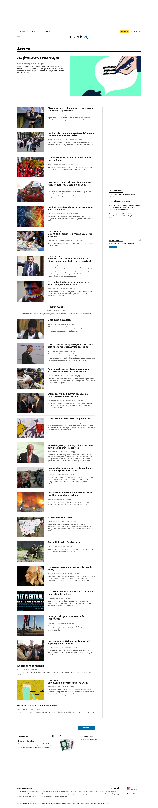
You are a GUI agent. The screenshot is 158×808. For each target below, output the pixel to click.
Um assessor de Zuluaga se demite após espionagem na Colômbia (69, 642)
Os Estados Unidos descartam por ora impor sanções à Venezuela (68, 283)
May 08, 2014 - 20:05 (75, 240)
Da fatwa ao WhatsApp (38, 58)
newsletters (114, 240)
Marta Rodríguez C (53, 240)
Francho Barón (52, 164)
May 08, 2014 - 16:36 (73, 376)
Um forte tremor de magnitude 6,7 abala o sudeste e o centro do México (71, 134)
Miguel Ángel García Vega (55, 423)
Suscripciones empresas (86, 803)
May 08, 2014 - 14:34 (74, 423)
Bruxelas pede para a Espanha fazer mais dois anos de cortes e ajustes (70, 447)
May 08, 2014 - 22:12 (36, 64)
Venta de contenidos (28, 803)
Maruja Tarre (21, 709)
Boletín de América (26, 741)
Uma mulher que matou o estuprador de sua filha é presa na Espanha (70, 469)
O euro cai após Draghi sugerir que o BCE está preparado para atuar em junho (70, 346)
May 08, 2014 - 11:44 (63, 598)
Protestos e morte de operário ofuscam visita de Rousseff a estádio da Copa (69, 183)
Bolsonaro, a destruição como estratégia (122, 196)
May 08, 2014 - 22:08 (77, 139)
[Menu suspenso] (18, 37)
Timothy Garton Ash (23, 64)
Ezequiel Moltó (52, 474)
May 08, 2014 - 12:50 (69, 522)
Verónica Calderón (53, 139)
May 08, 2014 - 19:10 (68, 289)
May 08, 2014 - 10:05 (67, 687)
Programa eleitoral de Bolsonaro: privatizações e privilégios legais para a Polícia (123, 216)
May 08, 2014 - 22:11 (68, 115)
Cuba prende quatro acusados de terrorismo (66, 617)
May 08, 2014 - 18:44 (58, 311)
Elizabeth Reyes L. (53, 647)
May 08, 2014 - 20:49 (71, 189)
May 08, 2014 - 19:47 (68, 265)
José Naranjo (52, 324)
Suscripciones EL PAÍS (73, 803)
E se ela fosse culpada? (60, 518)
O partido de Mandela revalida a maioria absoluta (70, 235)
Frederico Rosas (53, 189)
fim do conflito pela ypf (55, 256)
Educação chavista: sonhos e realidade (37, 706)
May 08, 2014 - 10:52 (70, 647)
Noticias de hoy (105, 803)
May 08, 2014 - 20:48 (71, 213)
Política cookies (45, 803)
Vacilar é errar (56, 307)
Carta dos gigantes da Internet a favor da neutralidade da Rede (70, 593)
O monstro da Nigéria (59, 320)
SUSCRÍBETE (124, 31)
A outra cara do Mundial (30, 666)
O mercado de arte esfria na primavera (69, 419)
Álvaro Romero (52, 265)
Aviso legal (38, 803)
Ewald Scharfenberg (54, 376)
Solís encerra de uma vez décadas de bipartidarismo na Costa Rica (68, 395)
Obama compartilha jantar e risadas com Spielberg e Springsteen (70, 109)
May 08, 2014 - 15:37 (76, 400)
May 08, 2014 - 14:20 (68, 452)
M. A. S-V (50, 546)
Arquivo (63, 736)
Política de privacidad (57, 803)
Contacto (19, 803)
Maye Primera (52, 623)
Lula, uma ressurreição (121, 201)
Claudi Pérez (51, 351)
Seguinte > (86, 728)
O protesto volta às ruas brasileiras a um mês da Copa (70, 159)
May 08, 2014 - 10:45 (30, 670)
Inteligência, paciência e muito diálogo (68, 683)
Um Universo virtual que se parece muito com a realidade (70, 208)
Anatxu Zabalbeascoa (54, 573)
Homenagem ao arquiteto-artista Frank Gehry (70, 568)
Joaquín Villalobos (54, 687)
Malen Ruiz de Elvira (54, 213)
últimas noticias (115, 191)
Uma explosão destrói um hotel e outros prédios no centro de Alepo (70, 494)
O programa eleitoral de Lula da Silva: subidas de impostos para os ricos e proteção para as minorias (125, 207)
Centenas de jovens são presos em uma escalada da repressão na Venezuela (69, 370)
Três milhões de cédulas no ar (64, 542)
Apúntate (113, 247)
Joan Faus (51, 115)
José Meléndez (52, 400)
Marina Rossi (51, 522)
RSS (95, 803)
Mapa (64, 803)
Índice (98, 803)
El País (49, 311)
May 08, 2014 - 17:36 (68, 351)
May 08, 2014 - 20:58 (73, 164)
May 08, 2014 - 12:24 (65, 546)
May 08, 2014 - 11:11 (67, 623)
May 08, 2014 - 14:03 (70, 474)
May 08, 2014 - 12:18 (72, 573)
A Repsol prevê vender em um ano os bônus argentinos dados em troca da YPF (70, 260)
